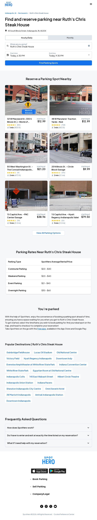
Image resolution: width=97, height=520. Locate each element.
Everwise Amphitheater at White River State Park (31, 364)
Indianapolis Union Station (20, 382)
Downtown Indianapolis (19, 400)
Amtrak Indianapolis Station (49, 394)
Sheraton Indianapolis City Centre (24, 388)
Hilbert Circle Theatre (68, 376)
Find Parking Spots (48, 63)
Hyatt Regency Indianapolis (38, 358)
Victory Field (13, 358)
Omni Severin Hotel (54, 388)
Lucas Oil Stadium (43, 352)
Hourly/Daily (26, 38)
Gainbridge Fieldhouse (18, 352)
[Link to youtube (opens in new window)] (55, 507)
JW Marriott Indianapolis (19, 394)
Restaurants (23, 13)
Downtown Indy (64, 358)
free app (41, 328)
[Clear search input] (89, 46)
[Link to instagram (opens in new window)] (46, 507)
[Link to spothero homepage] (48, 460)
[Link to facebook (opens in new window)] (41, 507)
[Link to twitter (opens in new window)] (50, 507)
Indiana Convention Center (73, 364)
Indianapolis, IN (10, 13)
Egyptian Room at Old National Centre (52, 370)
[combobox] (48, 45)
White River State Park (17, 370)
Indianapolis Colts (16, 376)
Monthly (70, 38)
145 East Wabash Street (41, 376)
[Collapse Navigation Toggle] (90, 4)
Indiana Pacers (45, 382)
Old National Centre (67, 352)
